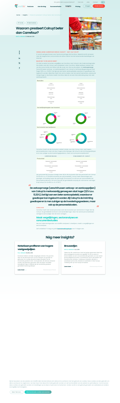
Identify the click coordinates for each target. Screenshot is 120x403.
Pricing (77, 6)
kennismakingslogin (64, 229)
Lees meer (22, 270)
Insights (68, 6)
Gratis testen (99, 6)
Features (30, 6)
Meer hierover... (17, 392)
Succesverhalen (55, 6)
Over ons (80, 2)
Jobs (88, 2)
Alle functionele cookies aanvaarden (38, 392)
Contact (95, 2)
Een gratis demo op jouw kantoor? (64, 2)
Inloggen (88, 6)
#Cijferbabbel (31, 23)
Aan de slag (42, 6)
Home (18, 15)
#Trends (20, 23)
